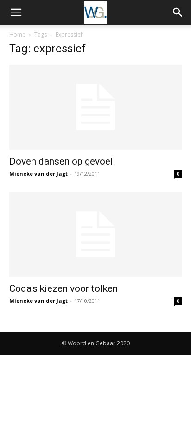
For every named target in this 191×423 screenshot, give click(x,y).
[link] (16, 12)
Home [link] (17, 34)
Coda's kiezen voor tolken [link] (63, 288)
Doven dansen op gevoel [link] (61, 161)
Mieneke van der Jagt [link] (38, 173)
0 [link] (178, 174)
